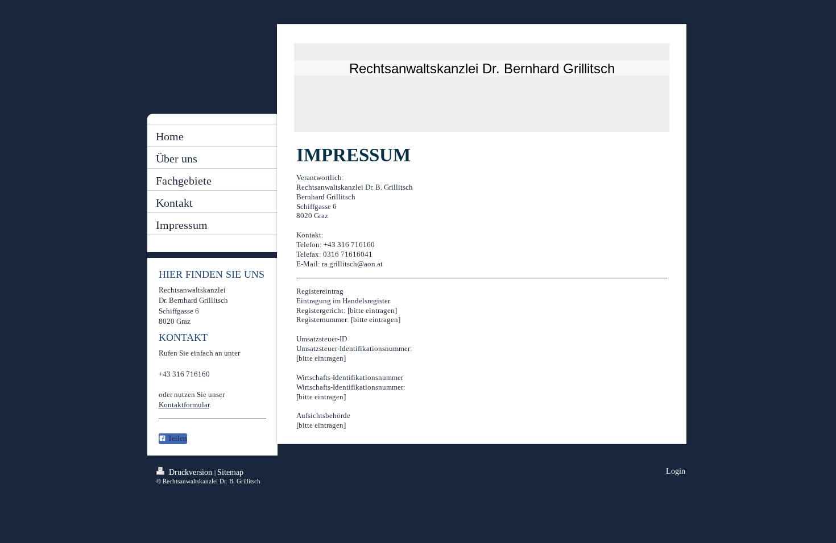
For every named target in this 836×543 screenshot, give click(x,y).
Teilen (176, 438)
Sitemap (230, 472)
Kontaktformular (184, 404)
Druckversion (190, 472)
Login (675, 471)
